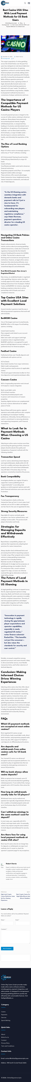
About (3, 1034)
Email (17, 920)
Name (3, 920)
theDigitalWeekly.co (7, 998)
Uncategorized (6, 58)
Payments (4, 1014)
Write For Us (5, 1037)
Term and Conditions (7, 1046)
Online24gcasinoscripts (14, 1078)
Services (3, 1017)
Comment (4, 929)
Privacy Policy (5, 1043)
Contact (3, 1040)
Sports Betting (5, 1020)
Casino (3, 1012)
